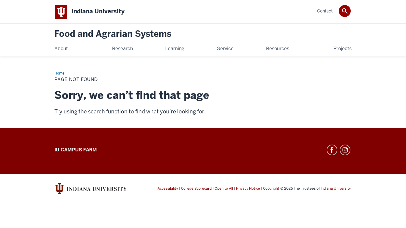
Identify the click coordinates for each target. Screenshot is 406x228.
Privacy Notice (248, 188)
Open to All (224, 188)
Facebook (332, 150)
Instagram (345, 150)
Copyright (271, 188)
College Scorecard (196, 188)
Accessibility (168, 188)
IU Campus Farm (75, 150)
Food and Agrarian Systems (112, 34)
